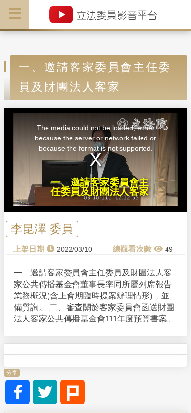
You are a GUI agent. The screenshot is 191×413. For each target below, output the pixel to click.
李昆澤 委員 (42, 229)
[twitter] (45, 392)
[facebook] (17, 392)
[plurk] (72, 392)
